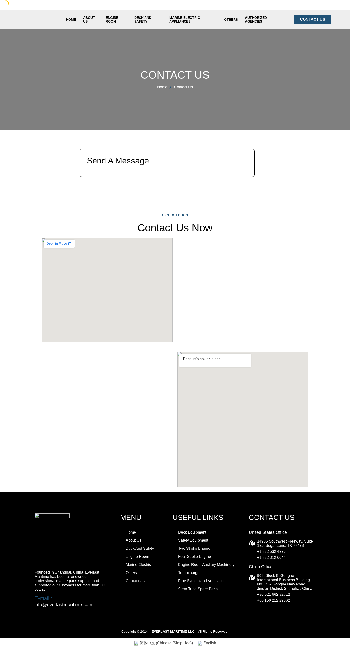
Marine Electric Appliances (184, 19)
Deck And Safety (142, 19)
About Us (89, 19)
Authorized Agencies (256, 19)
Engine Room (112, 19)
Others (231, 19)
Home (71, 19)
